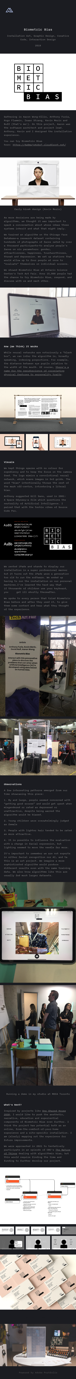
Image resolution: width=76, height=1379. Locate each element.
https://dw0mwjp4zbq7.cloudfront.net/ (39, 145)
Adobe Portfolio (46, 1372)
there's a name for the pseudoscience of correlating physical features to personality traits (36, 370)
